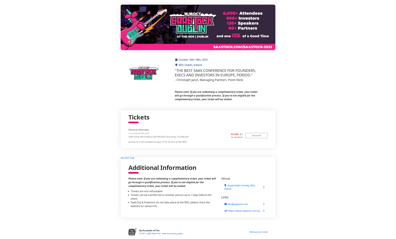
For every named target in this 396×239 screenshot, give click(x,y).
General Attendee (138, 129)
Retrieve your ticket (259, 231)
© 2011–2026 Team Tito (150, 233)
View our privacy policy (172, 233)
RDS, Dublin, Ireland (190, 65)
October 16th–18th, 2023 (193, 59)
